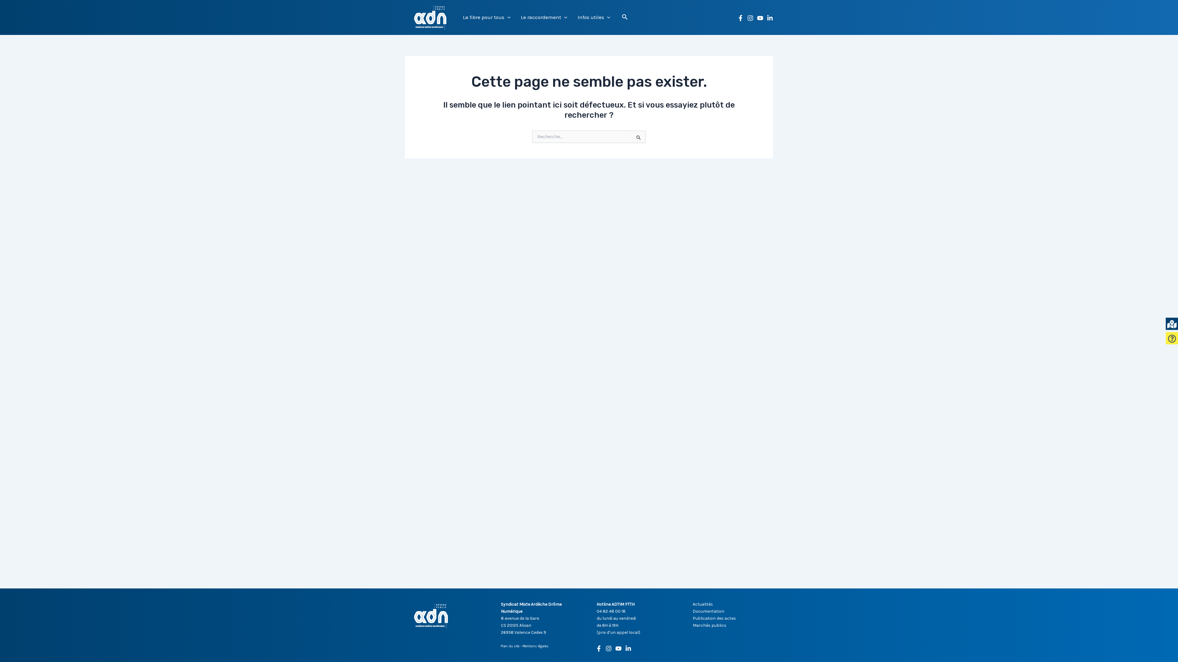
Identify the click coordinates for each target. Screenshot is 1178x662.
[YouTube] (760, 18)
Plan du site (510, 646)
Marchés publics (709, 625)
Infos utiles (591, 17)
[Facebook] (740, 18)
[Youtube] (618, 648)
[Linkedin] (770, 18)
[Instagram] (750, 18)
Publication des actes (714, 618)
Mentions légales (535, 646)
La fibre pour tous (483, 17)
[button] (507, 17)
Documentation (708, 611)
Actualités (703, 604)
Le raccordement (541, 17)
